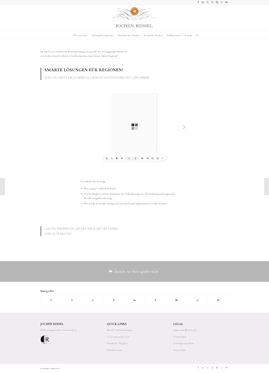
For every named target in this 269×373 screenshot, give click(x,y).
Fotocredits (179, 350)
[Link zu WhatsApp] (221, 2)
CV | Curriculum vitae (118, 336)
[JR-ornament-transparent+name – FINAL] (134, 18)
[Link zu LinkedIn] (203, 2)
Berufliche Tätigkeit (117, 343)
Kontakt (191, 330)
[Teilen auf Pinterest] (113, 300)
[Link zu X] (207, 2)
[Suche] (196, 35)
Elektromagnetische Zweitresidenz (58, 330)
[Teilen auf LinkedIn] (134, 300)
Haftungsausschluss (183, 343)
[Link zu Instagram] (212, 2)
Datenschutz (179, 336)
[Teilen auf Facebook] (50, 300)
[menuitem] (80, 35)
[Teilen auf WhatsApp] (92, 300)
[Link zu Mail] (226, 2)
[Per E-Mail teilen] (218, 300)
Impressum (178, 330)
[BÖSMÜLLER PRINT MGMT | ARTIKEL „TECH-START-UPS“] (266, 186)
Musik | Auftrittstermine (120, 330)
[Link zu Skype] (217, 2)
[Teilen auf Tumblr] (155, 300)
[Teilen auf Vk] (176, 300)
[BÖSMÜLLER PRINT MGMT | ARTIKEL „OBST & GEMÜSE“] (2, 186)
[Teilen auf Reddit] (197, 300)
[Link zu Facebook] (198, 2)
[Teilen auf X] (71, 300)
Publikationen (114, 350)
